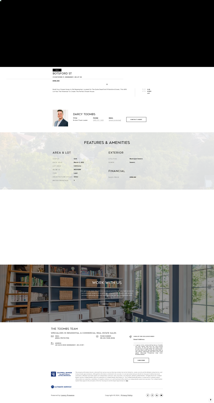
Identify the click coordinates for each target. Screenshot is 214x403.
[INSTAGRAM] (152, 395)
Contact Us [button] (107, 304)
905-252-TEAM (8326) (107, 338)
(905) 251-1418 (98, 120)
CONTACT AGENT (136, 119)
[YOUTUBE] (161, 395)
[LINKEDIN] (156, 395)
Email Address (139, 339)
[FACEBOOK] (147, 395)
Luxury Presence (67, 395)
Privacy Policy (139, 354)
